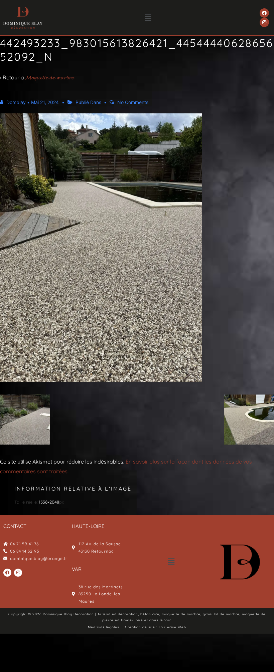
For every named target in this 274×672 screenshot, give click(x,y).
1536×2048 (49, 502)
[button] (148, 17)
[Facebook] (264, 13)
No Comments (132, 102)
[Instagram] (264, 22)
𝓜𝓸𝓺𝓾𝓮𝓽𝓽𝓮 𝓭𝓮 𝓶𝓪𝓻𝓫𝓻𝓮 (49, 77)
